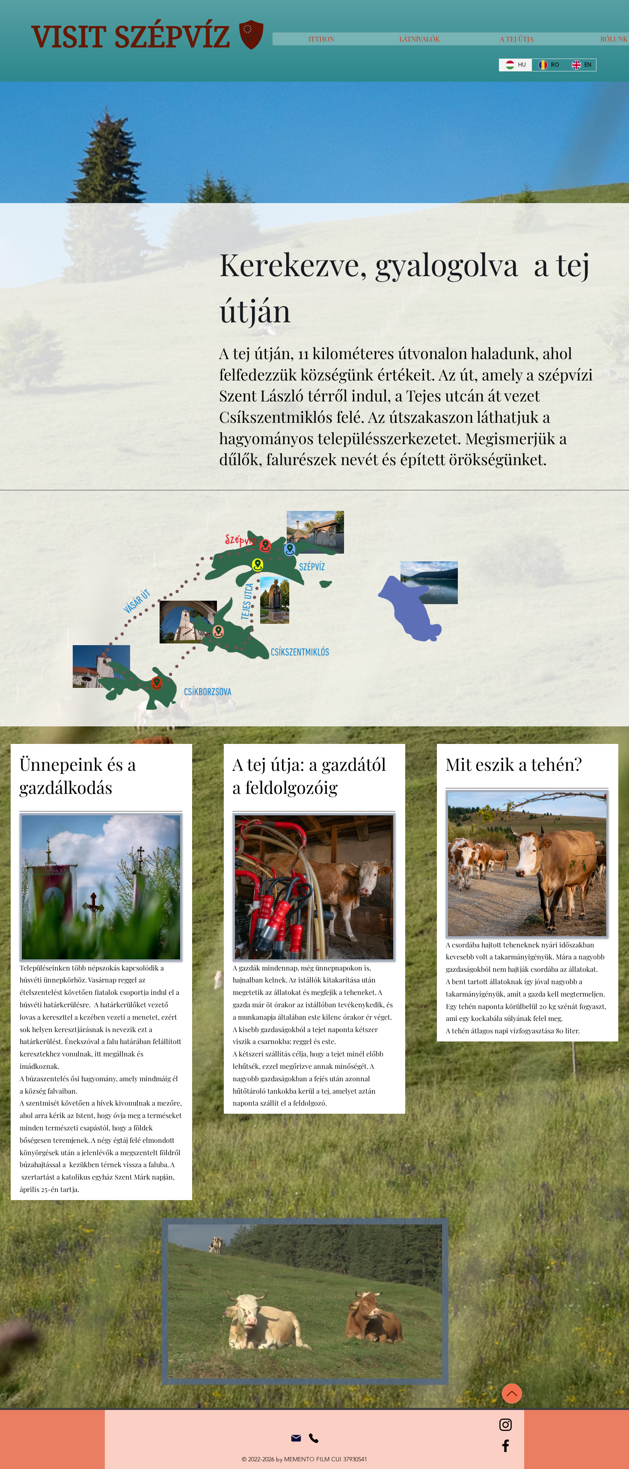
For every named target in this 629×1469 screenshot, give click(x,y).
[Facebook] (505, 1445)
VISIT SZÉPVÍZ (131, 37)
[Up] (512, 1393)
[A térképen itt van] (265, 545)
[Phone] (313, 1438)
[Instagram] (505, 1424)
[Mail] (296, 1438)
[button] (431, 1369)
